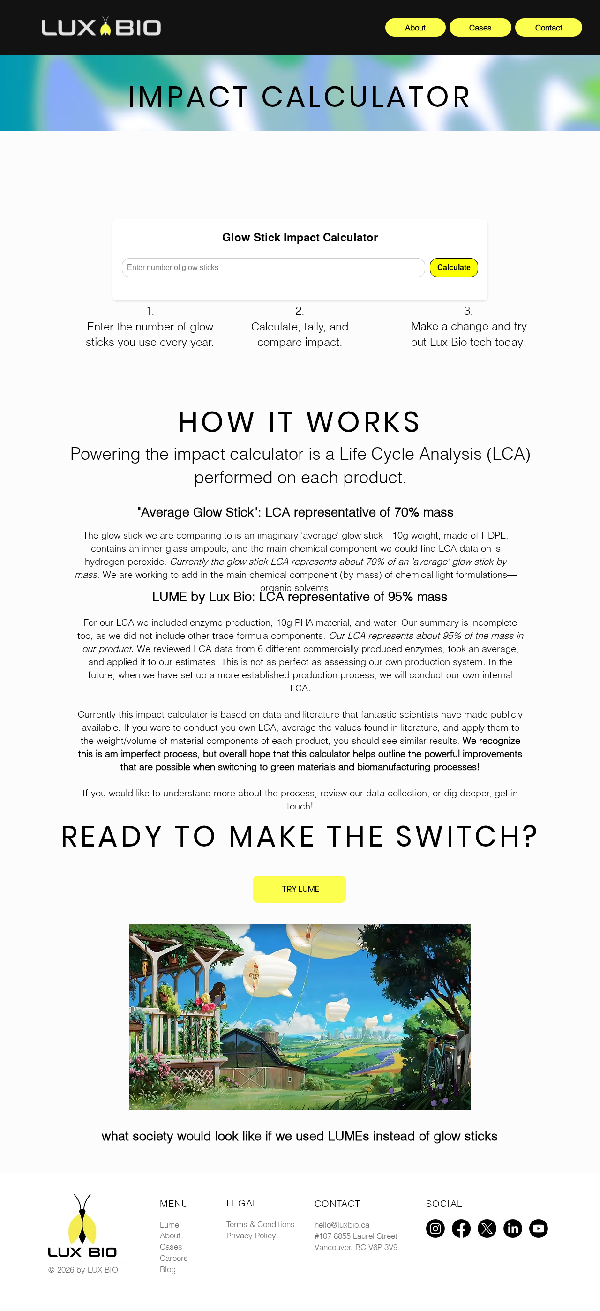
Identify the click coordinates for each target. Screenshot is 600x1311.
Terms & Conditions (260, 1224)
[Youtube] (538, 1228)
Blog (168, 1269)
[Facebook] (461, 1228)
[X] (487, 1228)
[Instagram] (435, 1228)
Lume (169, 1224)
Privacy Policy (251, 1235)
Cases (171, 1246)
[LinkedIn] (512, 1228)
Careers (174, 1258)
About (170, 1235)
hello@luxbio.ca (342, 1224)
